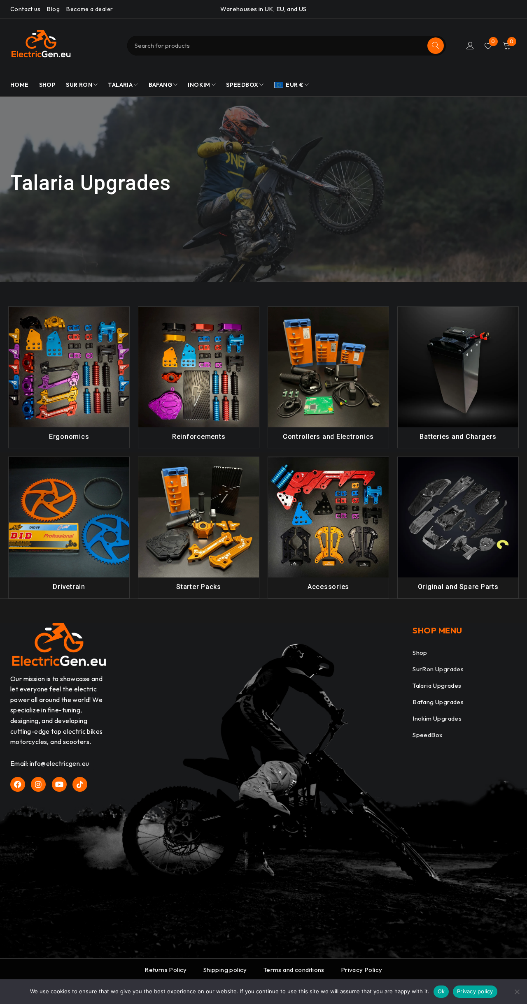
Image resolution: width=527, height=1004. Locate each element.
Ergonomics (69, 437)
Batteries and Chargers (458, 437)
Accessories (328, 587)
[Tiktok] (79, 784)
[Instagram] (38, 784)
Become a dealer (89, 9)
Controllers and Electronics (328, 437)
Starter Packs (198, 587)
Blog (53, 9)
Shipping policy (225, 970)
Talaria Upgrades (437, 685)
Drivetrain (69, 587)
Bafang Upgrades (438, 702)
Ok (441, 991)
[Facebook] (17, 784)
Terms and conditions (294, 970)
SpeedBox (428, 735)
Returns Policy (166, 970)
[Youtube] (59, 784)
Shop (420, 652)
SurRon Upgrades (438, 669)
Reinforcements (199, 437)
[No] (517, 992)
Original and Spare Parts (458, 587)
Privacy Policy (361, 970)
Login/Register (470, 46)
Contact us (25, 9)
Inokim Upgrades (437, 718)
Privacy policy (475, 991)
